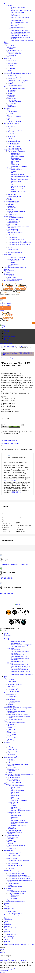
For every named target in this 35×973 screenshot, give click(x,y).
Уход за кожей (11, 227)
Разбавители (11, 78)
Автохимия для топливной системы (18, 244)
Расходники (15, 161)
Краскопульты (15, 154)
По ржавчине (11, 103)
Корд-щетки (11, 136)
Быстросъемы (15, 153)
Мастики (10, 209)
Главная (4, 346)
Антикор (10, 113)
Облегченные (11, 60)
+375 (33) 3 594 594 (5, 305)
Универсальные (12, 63)
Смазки (9, 251)
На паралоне (11, 133)
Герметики (10, 204)
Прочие (9, 138)
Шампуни (10, 234)
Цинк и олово (11, 214)
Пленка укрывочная (13, 146)
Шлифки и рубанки (17, 174)
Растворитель (11, 75)
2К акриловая (11, 92)
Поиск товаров (5, 294)
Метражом (10, 131)
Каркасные (14, 262)
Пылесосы (14, 183)
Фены (13, 184)
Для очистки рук (12, 219)
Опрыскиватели (16, 159)
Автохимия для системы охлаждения (19, 242)
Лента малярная (12, 145)
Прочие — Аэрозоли (14, 121)
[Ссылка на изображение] (17, 604)
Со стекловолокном (13, 67)
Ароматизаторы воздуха (15, 217)
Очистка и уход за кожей (19, 34)
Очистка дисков (12, 222)
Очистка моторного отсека (19, 22)
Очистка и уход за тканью (19, 30)
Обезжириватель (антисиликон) (17, 80)
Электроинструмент (13, 178)
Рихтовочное (11, 194)
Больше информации (7, 969)
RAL (9, 110)
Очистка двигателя (13, 221)
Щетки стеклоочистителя (15, 259)
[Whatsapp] (20, 612)
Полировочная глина (18, 27)
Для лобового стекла (14, 196)
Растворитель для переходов (16, 77)
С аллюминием (12, 62)
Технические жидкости (14, 252)
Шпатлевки (11, 346)
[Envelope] (8, 612)
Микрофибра (11, 277)
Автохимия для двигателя (15, 239)
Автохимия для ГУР (13, 237)
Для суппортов (12, 115)
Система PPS (15, 164)
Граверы (14, 189)
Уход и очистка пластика (15, 232)
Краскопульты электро (18, 191)
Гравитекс (10, 206)
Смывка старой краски (14, 85)
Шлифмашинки (16, 181)
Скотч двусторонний (14, 148)
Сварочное (10, 193)
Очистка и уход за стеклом (19, 35)
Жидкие (10, 70)
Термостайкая (11, 106)
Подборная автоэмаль (14, 101)
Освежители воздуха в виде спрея (22, 40)
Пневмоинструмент (17, 156)
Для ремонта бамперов (14, 198)
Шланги (13, 163)
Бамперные (11, 72)
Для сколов (11, 96)
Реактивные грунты (13, 52)
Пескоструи (15, 158)
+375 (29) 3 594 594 (5, 303)
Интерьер (10, 29)
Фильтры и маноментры (19, 166)
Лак (8, 118)
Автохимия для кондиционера (17, 241)
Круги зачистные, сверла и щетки (18, 130)
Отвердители (11, 98)
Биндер (9, 105)
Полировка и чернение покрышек (18, 226)
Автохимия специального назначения (19, 246)
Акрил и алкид (12, 111)
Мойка (9, 5)
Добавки (10, 83)
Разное (9, 199)
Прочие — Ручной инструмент (21, 176)
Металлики (11, 120)
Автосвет (10, 256)
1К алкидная (11, 90)
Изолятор (10, 48)
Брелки (9, 266)
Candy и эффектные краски (16, 88)
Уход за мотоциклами (18, 12)
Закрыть (2, 949)
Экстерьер (10, 14)
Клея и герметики (13, 249)
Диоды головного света (18, 257)
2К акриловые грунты (14, 50)
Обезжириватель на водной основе (18, 82)
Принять (16, 969)
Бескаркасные (15, 261)
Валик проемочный (13, 143)
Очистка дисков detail (18, 20)
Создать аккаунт (5, 959)
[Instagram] (17, 622)
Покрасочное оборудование (16, 151)
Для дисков (11, 95)
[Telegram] (14, 612)
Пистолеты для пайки (18, 186)
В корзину (5, 426)
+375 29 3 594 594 (10, 480)
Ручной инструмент (13, 168)
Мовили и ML (12, 208)
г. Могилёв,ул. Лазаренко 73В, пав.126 (14, 564)
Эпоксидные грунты (14, 53)
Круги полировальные (14, 279)
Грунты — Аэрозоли (14, 116)
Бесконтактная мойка (18, 7)
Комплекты (14, 264)
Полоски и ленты (13, 135)
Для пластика (11, 47)
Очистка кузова (16, 15)
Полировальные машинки (19, 179)
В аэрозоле (10, 45)
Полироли (10, 275)
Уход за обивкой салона (14, 231)
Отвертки (14, 171)
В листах (10, 125)
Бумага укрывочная (13, 141)
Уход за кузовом (12, 229)
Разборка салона (16, 169)
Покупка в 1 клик (14, 426)
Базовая (9, 93)
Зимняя (9, 247)
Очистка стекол (12, 224)
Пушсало (10, 212)
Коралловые (11, 126)
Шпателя (14, 173)
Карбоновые (11, 68)
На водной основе (13, 57)
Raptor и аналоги (12, 203)
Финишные (11, 65)
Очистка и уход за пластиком (20, 32)
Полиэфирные (12, 55)
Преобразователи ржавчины (16, 211)
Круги (9, 128)
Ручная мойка (15, 9)
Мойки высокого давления (19, 188)
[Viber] (26, 612)
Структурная (11, 100)
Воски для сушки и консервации (21, 10)
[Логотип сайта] (6, 292)
